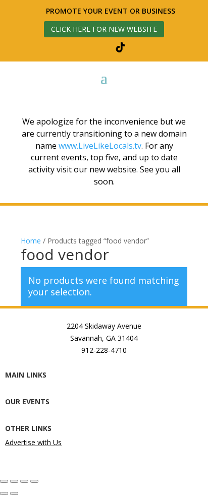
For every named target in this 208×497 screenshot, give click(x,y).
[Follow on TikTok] (121, 47)
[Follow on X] (96, 47)
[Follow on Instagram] (72, 47)
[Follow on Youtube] (145, 47)
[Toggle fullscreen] (14, 481)
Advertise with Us (33, 442)
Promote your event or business (111, 11)
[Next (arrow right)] (14, 493)
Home (31, 240)
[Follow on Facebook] (48, 47)
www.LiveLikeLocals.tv (100, 145)
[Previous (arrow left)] (4, 493)
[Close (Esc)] (34, 481)
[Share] (24, 481)
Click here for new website (104, 29)
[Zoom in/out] (4, 481)
